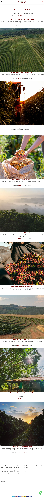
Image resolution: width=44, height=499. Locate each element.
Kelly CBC (20, 15)
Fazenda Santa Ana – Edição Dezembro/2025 (22, 19)
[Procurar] (39, 2)
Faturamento (19, 25)
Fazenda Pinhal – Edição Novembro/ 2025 (22, 179)
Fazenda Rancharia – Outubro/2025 (22, 232)
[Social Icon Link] (2, 486)
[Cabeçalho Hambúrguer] (2, 2)
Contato (24, 471)
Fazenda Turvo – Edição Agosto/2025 (22, 446)
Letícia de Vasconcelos (20, 452)
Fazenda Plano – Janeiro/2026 (22, 10)
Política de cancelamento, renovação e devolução (32, 465)
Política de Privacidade (27, 467)
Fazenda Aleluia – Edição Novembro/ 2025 (22, 126)
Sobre (24, 469)
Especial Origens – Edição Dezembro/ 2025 (22, 72)
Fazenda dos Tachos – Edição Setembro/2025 (22, 393)
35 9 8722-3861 (4, 481)
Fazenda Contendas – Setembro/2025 (22, 339)
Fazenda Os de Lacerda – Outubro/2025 (22, 286)
